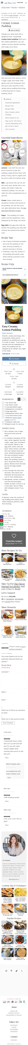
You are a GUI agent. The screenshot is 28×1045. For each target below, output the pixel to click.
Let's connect (10, 129)
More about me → (14, 879)
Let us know (10, 543)
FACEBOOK (10, 599)
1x (19, 399)
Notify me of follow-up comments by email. (13, 711)
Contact (14, 1040)
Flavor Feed (5, 7)
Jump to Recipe (14, 30)
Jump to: (8, 99)
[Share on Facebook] (1, 516)
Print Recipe (15, 358)
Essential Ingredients (12, 103)
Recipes (14, 7)
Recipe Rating (6, 665)
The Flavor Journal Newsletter (13, 585)
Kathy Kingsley (7, 333)
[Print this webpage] (1, 527)
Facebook (14, 1031)
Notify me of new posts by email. (13, 719)
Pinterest (14, 1025)
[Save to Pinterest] (1, 520)
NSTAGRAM (19, 599)
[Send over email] (1, 524)
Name (4, 692)
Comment (5, 672)
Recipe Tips (9, 106)
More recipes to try (12, 118)
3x (24, 399)
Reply (7, 757)
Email (3, 700)
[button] (3, 354)
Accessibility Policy (14, 1015)
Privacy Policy (14, 1013)
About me (14, 1011)
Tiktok (14, 1027)
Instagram (14, 1029)
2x (21, 399)
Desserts (22, 7)
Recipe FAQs (9, 109)
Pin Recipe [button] (14, 363)
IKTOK (8, 602)
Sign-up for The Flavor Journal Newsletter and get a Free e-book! (13, 123)
